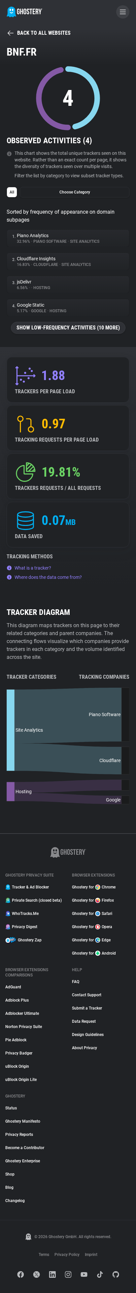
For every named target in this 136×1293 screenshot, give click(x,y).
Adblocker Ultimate (22, 1013)
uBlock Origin (17, 1066)
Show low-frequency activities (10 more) (68, 327)
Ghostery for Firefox (93, 900)
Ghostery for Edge (91, 940)
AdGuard (13, 987)
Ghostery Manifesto (22, 1121)
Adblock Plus (17, 1000)
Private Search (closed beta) (37, 900)
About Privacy (84, 1048)
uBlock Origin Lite (21, 1079)
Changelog (15, 1200)
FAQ (75, 981)
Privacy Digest (24, 927)
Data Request (84, 1021)
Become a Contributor (24, 1147)
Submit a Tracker (87, 1008)
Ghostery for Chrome (94, 887)
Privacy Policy (67, 1254)
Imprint (91, 1254)
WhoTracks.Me (25, 913)
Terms (44, 1254)
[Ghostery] (25, 12)
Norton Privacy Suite (23, 1026)
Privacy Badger (18, 1053)
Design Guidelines (88, 1034)
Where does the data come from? (48, 577)
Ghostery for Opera (92, 927)
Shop (10, 1174)
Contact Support (86, 995)
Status (11, 1108)
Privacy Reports (19, 1134)
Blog (9, 1187)
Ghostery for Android (94, 953)
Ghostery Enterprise (22, 1161)
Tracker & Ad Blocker (30, 887)
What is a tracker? (33, 568)
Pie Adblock (15, 1040)
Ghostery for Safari (92, 913)
